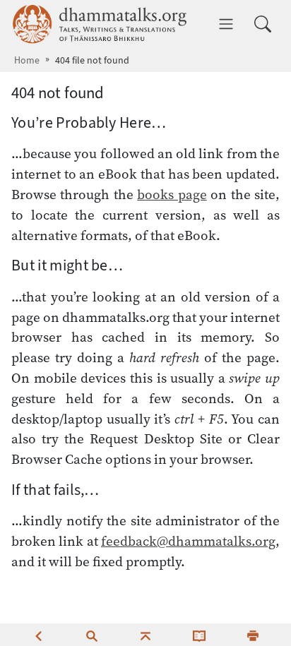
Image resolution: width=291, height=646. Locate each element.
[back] (38, 635)
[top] (145, 635)
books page (171, 194)
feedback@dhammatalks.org (188, 541)
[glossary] (199, 635)
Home (27, 60)
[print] (253, 635)
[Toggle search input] (263, 24)
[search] (91, 635)
